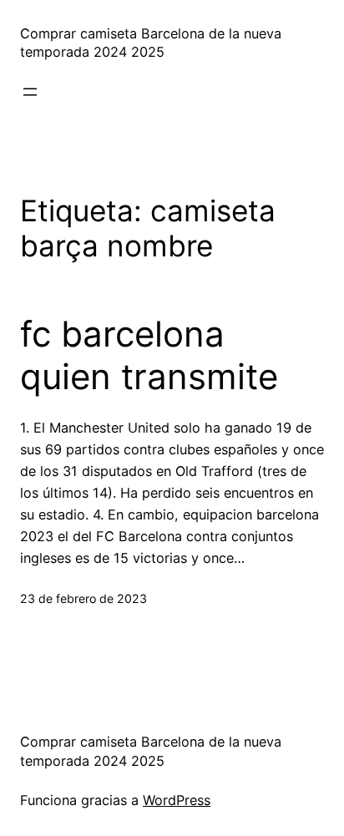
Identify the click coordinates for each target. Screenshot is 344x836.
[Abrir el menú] (30, 92)
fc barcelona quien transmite (149, 355)
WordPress (176, 800)
